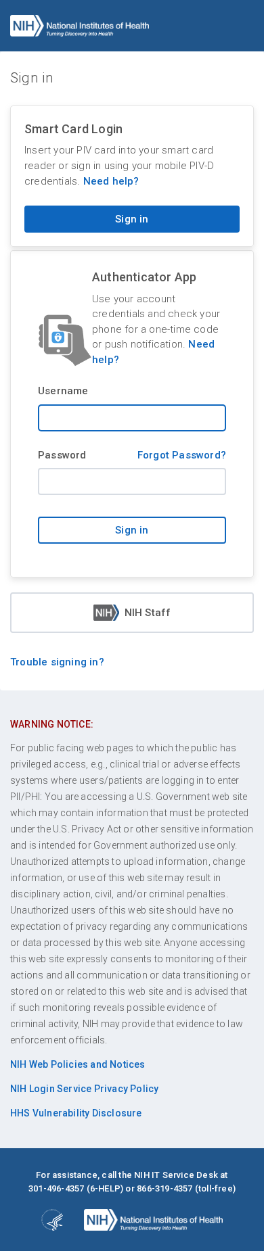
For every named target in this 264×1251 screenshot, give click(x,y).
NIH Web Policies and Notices (78, 1064)
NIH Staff (148, 613)
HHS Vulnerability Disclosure (76, 1113)
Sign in (131, 219)
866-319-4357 (164, 1188)
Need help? (111, 181)
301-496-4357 (56, 1188)
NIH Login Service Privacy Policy (84, 1088)
